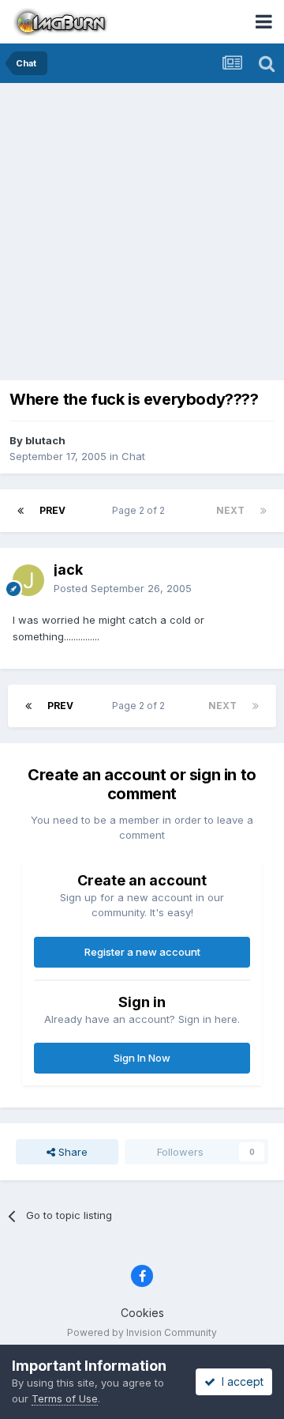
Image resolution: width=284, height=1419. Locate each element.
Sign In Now (142, 1057)
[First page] (20, 511)
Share (71, 1151)
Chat (133, 456)
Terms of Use (65, 1398)
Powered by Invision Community (142, 1332)
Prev (52, 510)
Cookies (142, 1312)
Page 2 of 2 (141, 510)
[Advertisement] (142, 233)
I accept (239, 1381)
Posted (123, 588)
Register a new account (142, 951)
